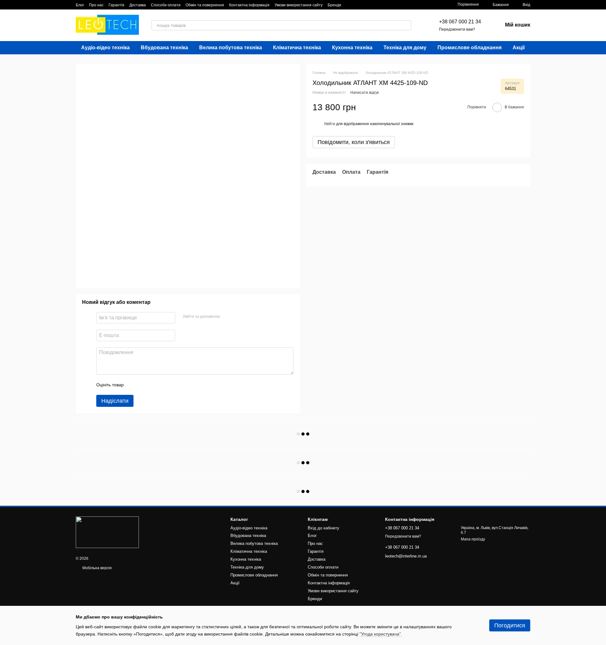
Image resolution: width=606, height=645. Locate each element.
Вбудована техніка (164, 47)
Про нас (96, 5)
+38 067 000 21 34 (460, 21)
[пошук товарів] (406, 25)
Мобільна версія (96, 568)
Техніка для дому (404, 47)
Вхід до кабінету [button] (323, 528)
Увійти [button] (329, 124)
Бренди (334, 5)
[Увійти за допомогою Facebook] (227, 317)
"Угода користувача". (380, 633)
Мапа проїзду (473, 539)
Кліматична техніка (297, 47)
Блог (80, 5)
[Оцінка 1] (134, 385)
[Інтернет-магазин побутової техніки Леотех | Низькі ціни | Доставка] (107, 532)
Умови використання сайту (299, 5)
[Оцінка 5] (174, 385)
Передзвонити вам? (457, 29)
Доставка (137, 5)
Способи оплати (166, 5)
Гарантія (116, 5)
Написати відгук (364, 93)
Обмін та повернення (205, 5)
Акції (519, 47)
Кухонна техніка (352, 47)
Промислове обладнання (469, 47)
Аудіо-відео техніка (105, 47)
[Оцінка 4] (164, 385)
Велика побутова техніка (230, 47)
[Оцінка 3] (154, 385)
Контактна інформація (249, 5)
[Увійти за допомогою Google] (237, 317)
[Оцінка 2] (144, 385)
